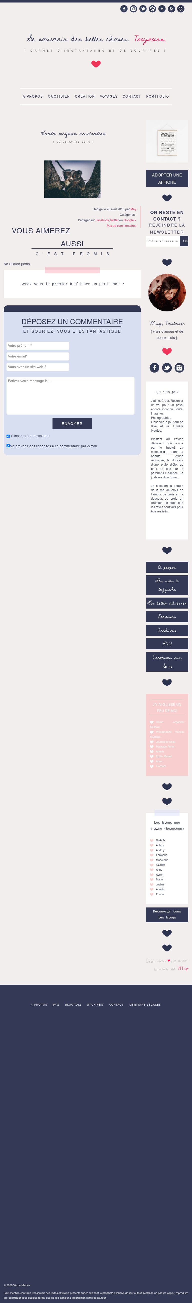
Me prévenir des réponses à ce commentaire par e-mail (53, 445)
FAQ (167, 643)
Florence (161, 766)
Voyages (109, 96)
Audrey (160, 850)
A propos (33, 96)
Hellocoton (152, 9)
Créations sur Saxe (167, 662)
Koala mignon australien (73, 133)
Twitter (143, 9)
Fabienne (161, 855)
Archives (167, 630)
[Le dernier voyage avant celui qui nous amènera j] (141, 1094)
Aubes (160, 845)
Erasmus (167, 616)
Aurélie (160, 889)
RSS (171, 9)
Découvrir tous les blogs (167, 914)
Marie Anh (162, 860)
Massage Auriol (165, 746)
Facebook (124, 9)
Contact (132, 96)
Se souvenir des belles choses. (95, 39)
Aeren (159, 874)
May (183, 968)
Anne (159, 761)
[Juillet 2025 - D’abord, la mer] (50, 1146)
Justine (160, 884)
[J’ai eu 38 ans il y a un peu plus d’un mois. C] (50, 1250)
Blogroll (73, 1004)
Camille (160, 864)
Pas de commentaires (121, 225)
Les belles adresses (167, 603)
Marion (160, 879)
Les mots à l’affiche (167, 585)
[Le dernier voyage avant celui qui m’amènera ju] (141, 1042)
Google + (162, 9)
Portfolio (157, 96)
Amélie (160, 751)
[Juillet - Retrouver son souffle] (50, 1094)
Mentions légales (145, 1004)
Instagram (133, 9)
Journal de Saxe (165, 741)
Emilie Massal (164, 756)
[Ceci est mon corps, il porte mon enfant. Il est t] (50, 1042)
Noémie (160, 840)
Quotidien (59, 96)
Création (85, 96)
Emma (160, 894)
